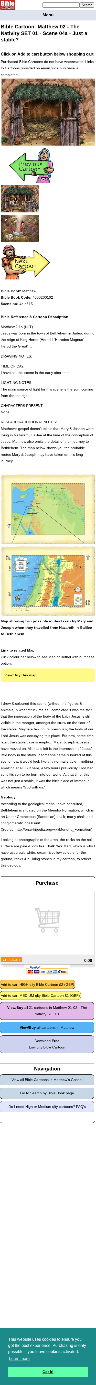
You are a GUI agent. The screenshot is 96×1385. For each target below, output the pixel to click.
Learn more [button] (19, 1358)
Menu (48, 15)
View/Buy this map (20, 675)
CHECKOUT (11, 960)
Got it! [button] (48, 1372)
